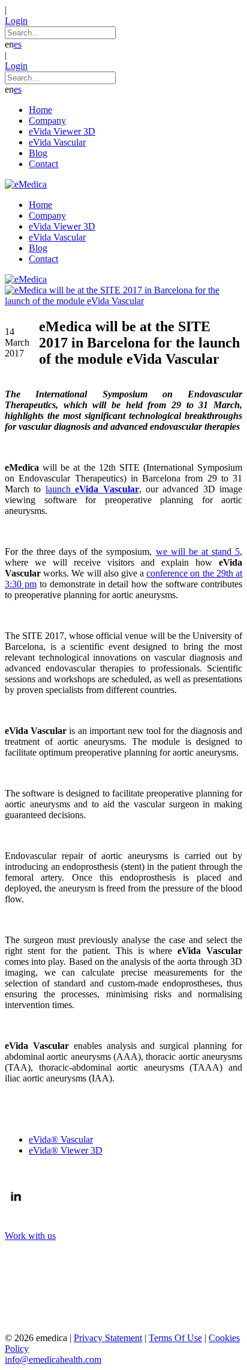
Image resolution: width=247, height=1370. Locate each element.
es (18, 44)
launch (92, 489)
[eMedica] (26, 184)
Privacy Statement (108, 1338)
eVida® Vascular (61, 1139)
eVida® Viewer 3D (66, 1150)
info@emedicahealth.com (53, 1359)
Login (16, 21)
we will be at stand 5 (198, 551)
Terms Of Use (175, 1338)
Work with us (30, 1236)
